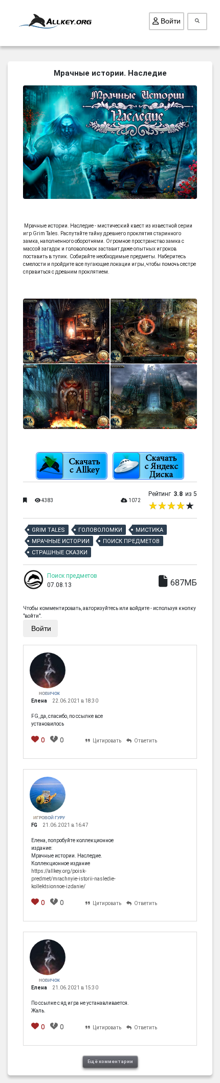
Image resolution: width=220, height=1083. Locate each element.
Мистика (149, 530)
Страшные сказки (59, 552)
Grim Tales (48, 530)
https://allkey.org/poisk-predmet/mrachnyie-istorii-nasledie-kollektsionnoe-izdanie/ (73, 878)
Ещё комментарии (110, 1061)
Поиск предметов (131, 541)
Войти (170, 21)
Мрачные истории (61, 541)
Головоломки (100, 530)
